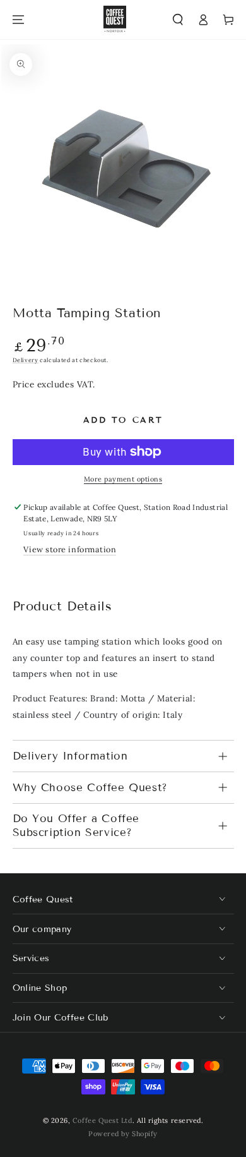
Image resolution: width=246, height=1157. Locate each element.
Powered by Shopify (123, 1133)
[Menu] (18, 20)
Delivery (25, 359)
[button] (178, 20)
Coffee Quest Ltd (102, 1120)
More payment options (123, 479)
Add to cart (123, 420)
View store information (69, 549)
